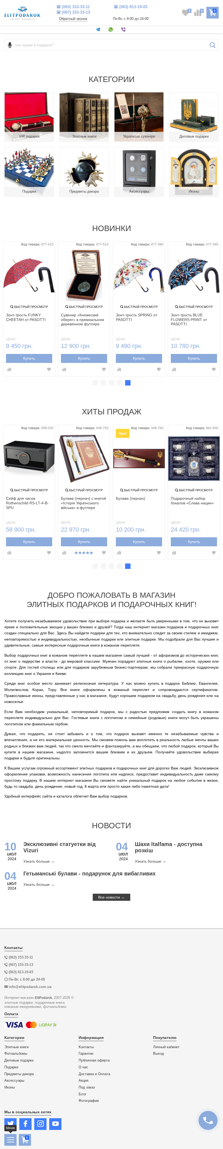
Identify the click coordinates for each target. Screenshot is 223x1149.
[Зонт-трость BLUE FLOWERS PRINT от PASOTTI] (194, 275)
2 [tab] (103, 383)
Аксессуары (14, 1081)
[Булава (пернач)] (139, 458)
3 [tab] (111, 383)
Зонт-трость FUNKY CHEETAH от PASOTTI (26, 317)
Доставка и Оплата (94, 1074)
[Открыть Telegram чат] (99, 29)
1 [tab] (95, 383)
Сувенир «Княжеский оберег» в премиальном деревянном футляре (82, 319)
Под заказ (87, 1087)
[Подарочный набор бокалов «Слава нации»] (194, 458)
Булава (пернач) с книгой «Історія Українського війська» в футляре (83, 503)
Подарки (11, 1067)
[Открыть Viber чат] (124, 29)
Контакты (86, 1047)
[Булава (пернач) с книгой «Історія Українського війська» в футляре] (84, 458)
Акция (83, 1081)
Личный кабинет (166, 1047)
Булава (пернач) (130, 498)
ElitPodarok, (44, 997)
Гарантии (86, 1054)
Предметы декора (19, 1074)
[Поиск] (212, 45)
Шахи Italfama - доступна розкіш (168, 847)
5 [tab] (128, 383)
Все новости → (111, 897)
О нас (83, 1067)
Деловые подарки (18, 1060)
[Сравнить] (9, 370)
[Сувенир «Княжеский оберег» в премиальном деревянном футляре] (84, 275)
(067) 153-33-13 (76, 12)
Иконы (9, 1087)
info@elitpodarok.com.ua (30, 987)
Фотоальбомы (15, 1054)
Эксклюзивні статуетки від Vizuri (59, 847)
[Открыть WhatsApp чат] (112, 29)
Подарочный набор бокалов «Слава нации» (192, 500)
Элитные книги (16, 1047)
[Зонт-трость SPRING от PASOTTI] (139, 275)
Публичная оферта (94, 1060)
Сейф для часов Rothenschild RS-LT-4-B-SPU (27, 503)
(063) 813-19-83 (133, 6)
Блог (82, 1094)
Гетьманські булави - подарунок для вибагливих (89, 874)
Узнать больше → (39, 861)
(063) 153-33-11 (76, 6)
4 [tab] (119, 383)
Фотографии (89, 1101)
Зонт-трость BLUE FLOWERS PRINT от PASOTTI (189, 319)
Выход (158, 1054)
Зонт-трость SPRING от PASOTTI (136, 317)
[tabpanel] (29, 309)
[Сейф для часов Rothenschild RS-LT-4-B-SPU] (29, 458)
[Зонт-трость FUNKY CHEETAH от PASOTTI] (29, 275)
